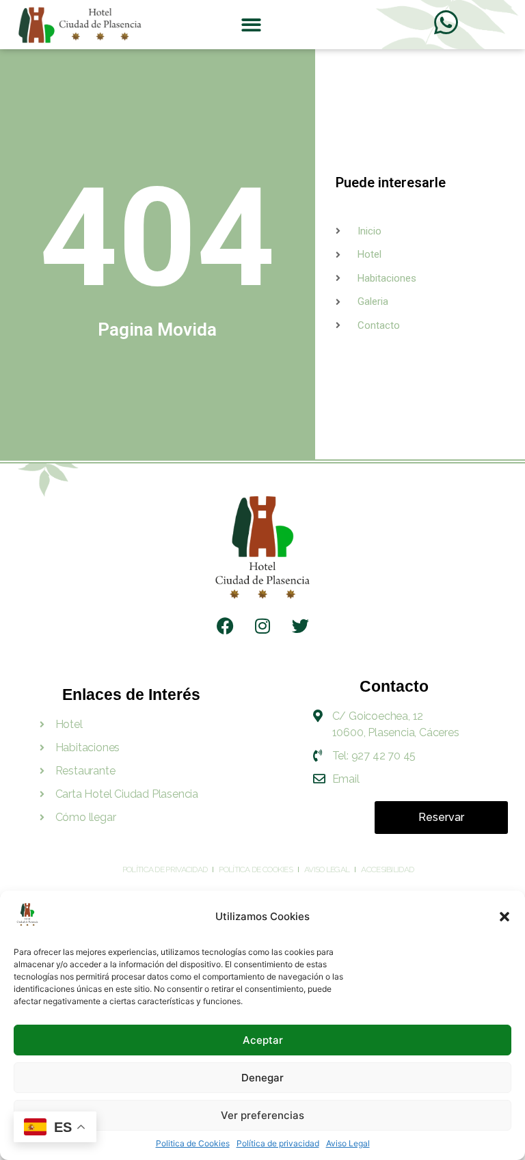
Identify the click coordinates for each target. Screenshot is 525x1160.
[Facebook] (225, 626)
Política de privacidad (278, 1143)
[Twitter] (300, 626)
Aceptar (263, 1040)
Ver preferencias (262, 1115)
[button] (504, 916)
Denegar (262, 1077)
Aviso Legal (348, 1143)
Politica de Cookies (193, 1143)
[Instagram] (262, 626)
